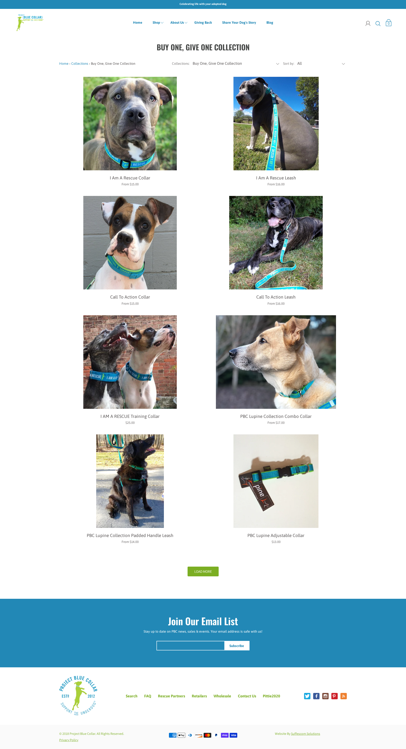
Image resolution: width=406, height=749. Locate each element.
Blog (269, 22)
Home (137, 22)
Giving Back (203, 22)
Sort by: (288, 63)
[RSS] (343, 696)
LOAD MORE (203, 571)
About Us (177, 22)
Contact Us (247, 696)
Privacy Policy (68, 740)
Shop (156, 22)
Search (131, 696)
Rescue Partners (171, 696)
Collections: (180, 63)
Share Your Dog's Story (239, 22)
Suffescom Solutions (305, 733)
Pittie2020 (271, 696)
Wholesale (222, 696)
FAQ (147, 696)
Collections (79, 63)
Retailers (199, 696)
